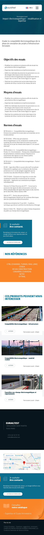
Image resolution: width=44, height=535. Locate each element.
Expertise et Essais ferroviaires (18, 513)
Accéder (10, 331)
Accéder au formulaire (14, 242)
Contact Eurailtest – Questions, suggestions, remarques (20, 527)
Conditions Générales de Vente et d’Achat (16, 530)
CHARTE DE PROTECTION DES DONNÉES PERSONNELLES (21, 528)
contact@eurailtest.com (13, 437)
